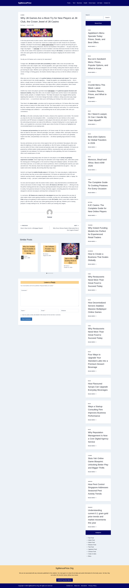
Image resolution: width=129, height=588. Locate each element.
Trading (90, 225)
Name (23, 310)
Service (90, 481)
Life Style (99, 3)
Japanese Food (92, 549)
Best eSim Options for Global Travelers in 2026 (97, 140)
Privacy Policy (92, 585)
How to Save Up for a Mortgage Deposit (32, 227)
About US (77, 585)
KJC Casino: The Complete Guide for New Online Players (97, 208)
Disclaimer (84, 585)
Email (43, 310)
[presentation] (70, 249)
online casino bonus (48, 44)
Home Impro (92, 3)
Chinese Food (92, 551)
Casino (22, 15)
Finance (90, 507)
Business (79, 3)
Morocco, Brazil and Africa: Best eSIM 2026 (97, 162)
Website (63, 310)
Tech (74, 3)
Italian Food (91, 542)
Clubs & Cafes (92, 554)
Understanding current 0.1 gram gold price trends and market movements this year (98, 516)
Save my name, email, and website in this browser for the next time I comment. (41, 314)
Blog (89, 56)
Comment (24, 290)
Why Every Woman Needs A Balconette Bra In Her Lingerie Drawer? (66, 228)
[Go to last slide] (22, 257)
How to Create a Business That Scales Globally (98, 257)
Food (89, 30)
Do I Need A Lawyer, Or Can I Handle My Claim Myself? (97, 117)
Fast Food (91, 538)
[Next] (77, 257)
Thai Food (91, 547)
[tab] (46, 273)
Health (85, 3)
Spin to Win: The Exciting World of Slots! (70, 261)
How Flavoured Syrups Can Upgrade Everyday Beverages (98, 387)
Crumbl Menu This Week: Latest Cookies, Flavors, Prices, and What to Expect (97, 91)
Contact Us (107, 3)
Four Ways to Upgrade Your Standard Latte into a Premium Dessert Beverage (98, 360)
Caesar (23, 25)
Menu (89, 556)
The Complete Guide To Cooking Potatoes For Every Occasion (98, 185)
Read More (92, 46)
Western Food (92, 544)
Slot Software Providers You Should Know (49, 249)
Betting (90, 202)
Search (88, 15)
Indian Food (91, 540)
